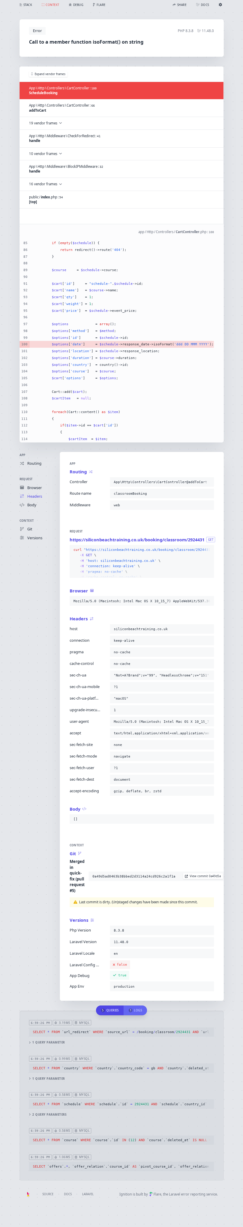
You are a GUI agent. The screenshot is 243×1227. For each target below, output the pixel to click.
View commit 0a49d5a (205, 876)
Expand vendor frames (50, 74)
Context (27, 521)
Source (47, 1194)
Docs (68, 1194)
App (22, 455)
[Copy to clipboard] (208, 482)
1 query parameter (48, 1042)
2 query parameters (49, 1115)
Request (26, 479)
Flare (157, 1194)
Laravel (88, 1194)
